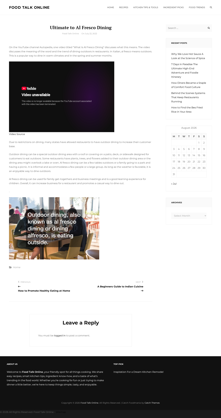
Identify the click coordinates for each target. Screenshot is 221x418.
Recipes (123, 7)
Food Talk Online (29, 7)
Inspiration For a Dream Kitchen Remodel (138, 372)
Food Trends (197, 7)
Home (110, 7)
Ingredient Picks (173, 7)
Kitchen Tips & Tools (145, 7)
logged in (60, 335)
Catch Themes (152, 402)
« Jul (173, 183)
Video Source (17, 134)
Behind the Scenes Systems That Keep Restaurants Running (188, 97)
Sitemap (61, 412)
